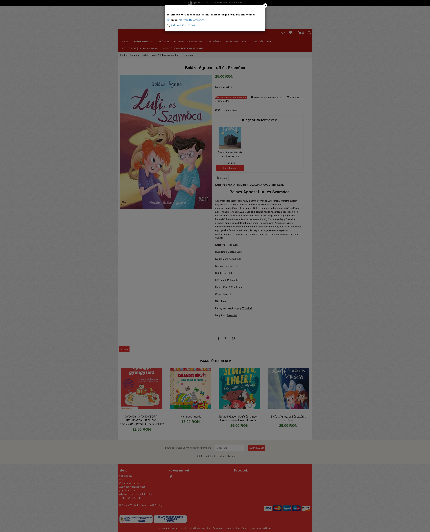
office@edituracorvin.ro (191, 20)
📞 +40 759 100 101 (181, 25)
